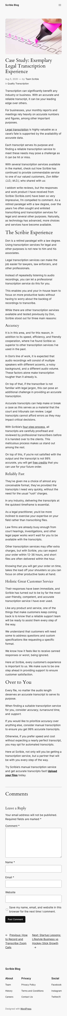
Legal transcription (17, 129)
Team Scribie (32, 79)
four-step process (34, 426)
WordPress (25, 1008)
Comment (12, 825)
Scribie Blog (12, 5)
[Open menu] (60, 5)
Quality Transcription (18, 83)
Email (9, 877)
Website (10, 892)
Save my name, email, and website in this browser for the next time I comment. (35, 909)
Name (10, 862)
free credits (40, 462)
